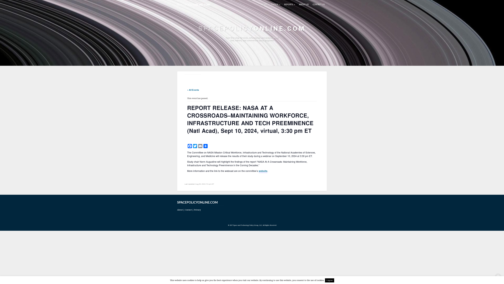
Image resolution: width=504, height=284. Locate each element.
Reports (289, 4)
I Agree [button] (330, 280)
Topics (275, 4)
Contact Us (319, 4)
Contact (188, 210)
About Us (304, 4)
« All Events (193, 89)
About (180, 210)
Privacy (197, 210)
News (264, 4)
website (263, 171)
